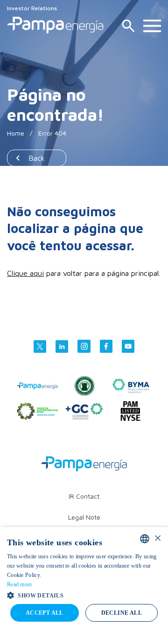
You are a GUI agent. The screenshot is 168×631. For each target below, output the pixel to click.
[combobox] (144, 538)
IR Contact (84, 496)
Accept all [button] (44, 613)
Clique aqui (25, 273)
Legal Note (84, 517)
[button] (84, 595)
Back (36, 158)
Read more (19, 584)
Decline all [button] (121, 613)
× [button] (157, 538)
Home (15, 133)
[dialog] (84, 579)
